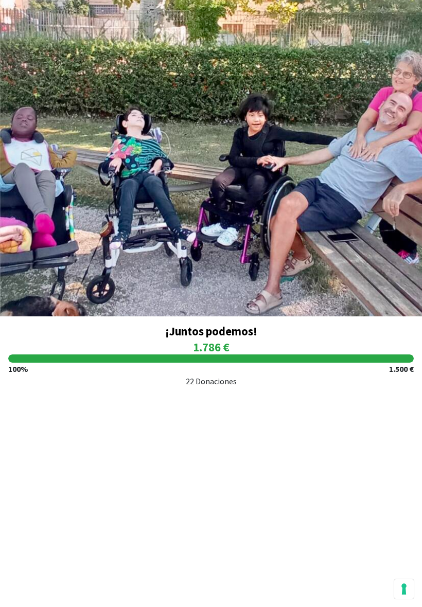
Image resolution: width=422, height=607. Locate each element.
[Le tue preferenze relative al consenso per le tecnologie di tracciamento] (404, 589)
